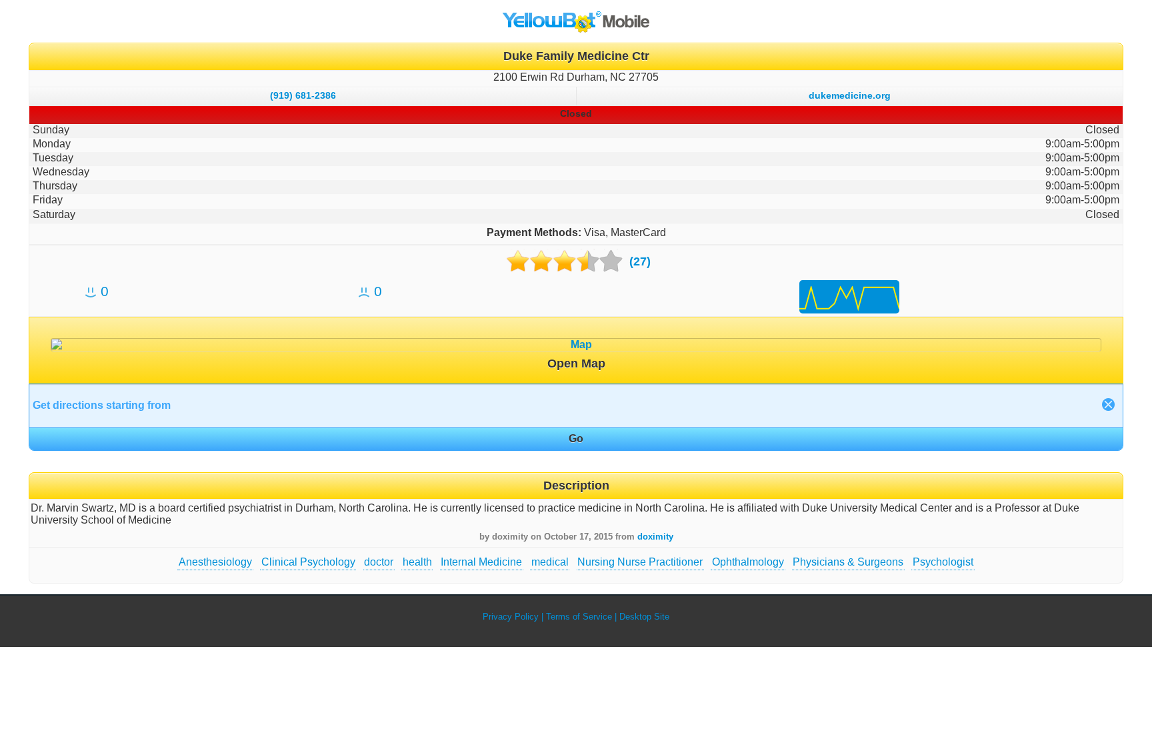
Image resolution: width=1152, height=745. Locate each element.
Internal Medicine (481, 562)
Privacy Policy (511, 617)
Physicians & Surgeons (848, 562)
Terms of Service (579, 617)
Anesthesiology (215, 562)
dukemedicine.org (850, 95)
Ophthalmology (748, 562)
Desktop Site (644, 617)
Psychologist (943, 562)
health (417, 562)
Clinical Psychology (308, 562)
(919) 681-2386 (303, 95)
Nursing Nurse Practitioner (640, 562)
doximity (655, 537)
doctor (378, 562)
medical (550, 562)
